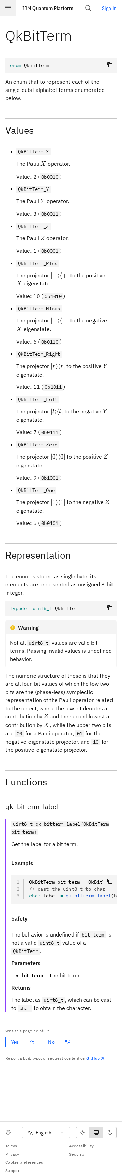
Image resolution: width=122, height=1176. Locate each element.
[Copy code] (110, 64)
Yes (14, 1042)
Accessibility (81, 1145)
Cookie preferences (24, 1162)
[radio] (82, 1132)
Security (77, 1154)
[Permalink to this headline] (77, 35)
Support (13, 1170)
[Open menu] (8, 8)
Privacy (12, 1154)
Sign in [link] (109, 8)
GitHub (93, 1058)
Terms (11, 1145)
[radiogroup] (96, 1132)
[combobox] (46, 1132)
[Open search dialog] (88, 8)
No (51, 1042)
